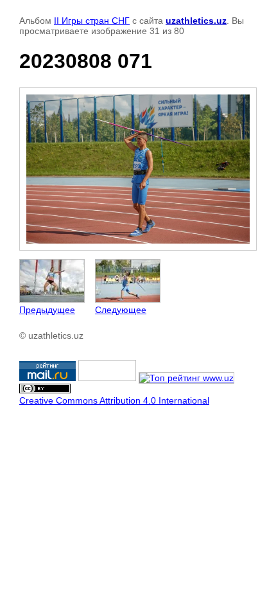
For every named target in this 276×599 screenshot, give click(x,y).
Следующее (120, 310)
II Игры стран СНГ (92, 20)
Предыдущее (47, 310)
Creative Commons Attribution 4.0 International (114, 400)
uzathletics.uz (196, 20)
